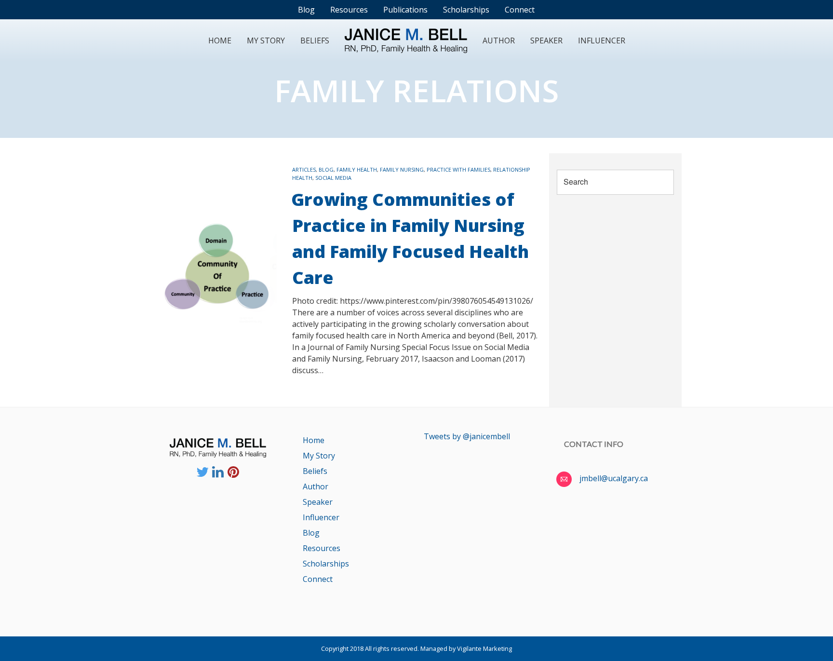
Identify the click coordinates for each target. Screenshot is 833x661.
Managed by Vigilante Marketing (466, 648)
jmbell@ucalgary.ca (613, 478)
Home (219, 40)
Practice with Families (458, 169)
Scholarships (326, 563)
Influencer (601, 40)
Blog (326, 169)
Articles (304, 169)
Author (499, 40)
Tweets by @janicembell (467, 436)
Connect (318, 579)
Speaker (546, 40)
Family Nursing (402, 169)
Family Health (356, 169)
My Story (266, 40)
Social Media (333, 177)
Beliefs (314, 40)
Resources (321, 548)
